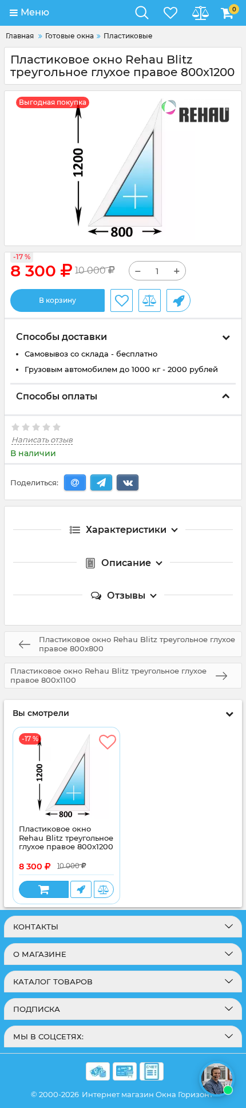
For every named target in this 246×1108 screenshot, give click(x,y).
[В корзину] (44, 889)
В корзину (57, 300)
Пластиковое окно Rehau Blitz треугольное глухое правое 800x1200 (66, 838)
